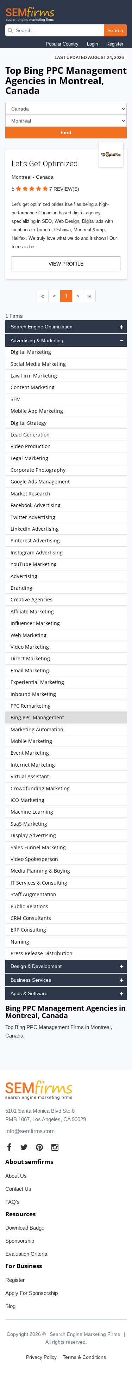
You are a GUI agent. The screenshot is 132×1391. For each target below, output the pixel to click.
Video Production (31, 446)
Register (114, 44)
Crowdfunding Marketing (40, 788)
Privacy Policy (41, 1357)
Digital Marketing (31, 352)
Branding (21, 587)
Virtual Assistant (30, 776)
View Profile (66, 264)
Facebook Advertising (36, 505)
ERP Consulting (28, 929)
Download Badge (24, 1228)
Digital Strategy (28, 423)
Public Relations (29, 906)
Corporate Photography (38, 469)
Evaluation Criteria (26, 1254)
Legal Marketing (29, 458)
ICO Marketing (27, 800)
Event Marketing (30, 752)
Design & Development (36, 966)
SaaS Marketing (29, 823)
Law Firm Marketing (34, 375)
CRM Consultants (31, 918)
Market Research (30, 493)
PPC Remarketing (31, 705)
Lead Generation (30, 434)
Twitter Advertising (33, 517)
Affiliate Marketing (32, 611)
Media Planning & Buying (40, 870)
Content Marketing (33, 387)
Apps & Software (29, 993)
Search (115, 30)
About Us (16, 1176)
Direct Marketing (30, 658)
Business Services (31, 980)
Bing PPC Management (37, 717)
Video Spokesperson (34, 859)
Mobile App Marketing (37, 411)
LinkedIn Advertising (35, 528)
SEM (16, 399)
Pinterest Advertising (35, 540)
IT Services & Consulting (39, 882)
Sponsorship (19, 1241)
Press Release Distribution (42, 953)
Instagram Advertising (37, 552)
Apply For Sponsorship (31, 1293)
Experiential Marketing (37, 682)
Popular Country (62, 44)
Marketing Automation (37, 729)
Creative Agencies (31, 599)
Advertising (24, 576)
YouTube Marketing (34, 564)
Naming (20, 941)
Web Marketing (28, 635)
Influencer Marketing (35, 623)
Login (92, 44)
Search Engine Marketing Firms (85, 1334)
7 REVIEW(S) (64, 189)
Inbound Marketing (33, 694)
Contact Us (18, 1189)
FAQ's (12, 1202)
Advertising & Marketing (37, 340)
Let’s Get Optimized (45, 163)
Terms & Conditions (84, 1357)
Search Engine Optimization (42, 326)
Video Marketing (30, 646)
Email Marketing (30, 670)
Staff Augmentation (33, 894)
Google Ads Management (40, 481)
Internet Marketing (33, 764)
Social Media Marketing (38, 364)
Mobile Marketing (31, 741)
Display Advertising (33, 835)
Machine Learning (32, 811)
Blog (10, 1306)
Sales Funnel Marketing (38, 847)
